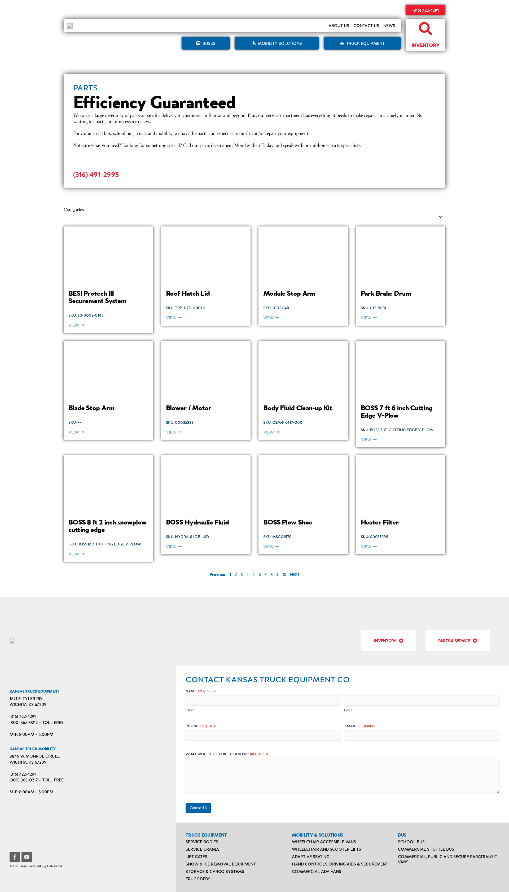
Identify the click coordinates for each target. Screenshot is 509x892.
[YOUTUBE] (26, 857)
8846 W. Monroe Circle (35, 756)
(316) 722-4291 (426, 10)
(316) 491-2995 (96, 174)
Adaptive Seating (310, 856)
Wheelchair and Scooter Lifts (326, 849)
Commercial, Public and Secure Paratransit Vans (447, 859)
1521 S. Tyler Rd (26, 698)
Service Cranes (203, 849)
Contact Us (366, 25)
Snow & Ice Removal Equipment (221, 864)
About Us (338, 25)
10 (284, 574)
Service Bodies (202, 841)
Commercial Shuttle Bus (426, 849)
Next (295, 574)
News (389, 25)
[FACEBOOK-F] (15, 857)
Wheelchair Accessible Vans (324, 841)
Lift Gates (196, 856)
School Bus (411, 841)
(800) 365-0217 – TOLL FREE (37, 722)
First (190, 710)
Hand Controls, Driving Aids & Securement (340, 864)
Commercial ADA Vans (316, 871)
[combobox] (250, 217)
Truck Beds (198, 879)
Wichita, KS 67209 (28, 704)
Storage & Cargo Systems (215, 871)
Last (348, 710)
